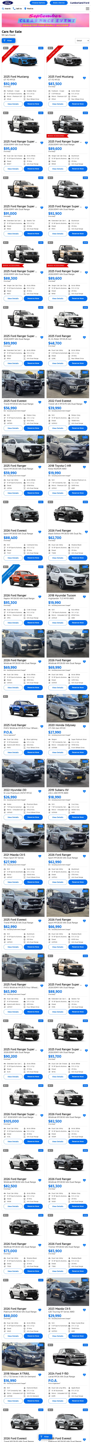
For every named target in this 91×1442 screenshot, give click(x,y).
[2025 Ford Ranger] (68, 319)
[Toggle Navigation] (87, 9)
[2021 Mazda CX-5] (23, 838)
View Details (13, 104)
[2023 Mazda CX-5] (68, 1292)
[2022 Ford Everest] (68, 384)
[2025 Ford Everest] (23, 384)
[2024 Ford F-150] (68, 1356)
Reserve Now (33, 104)
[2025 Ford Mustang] (23, 60)
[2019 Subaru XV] (68, 773)
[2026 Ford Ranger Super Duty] (23, 1097)
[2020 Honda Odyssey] (68, 708)
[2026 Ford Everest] (23, 513)
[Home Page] (8, 3)
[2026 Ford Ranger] (68, 513)
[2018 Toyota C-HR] (68, 449)
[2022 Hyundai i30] (23, 773)
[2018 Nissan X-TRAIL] (23, 1356)
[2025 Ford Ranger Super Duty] (23, 124)
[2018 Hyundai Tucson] (68, 578)
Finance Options (38, 3)
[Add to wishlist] (40, 78)
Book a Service (58, 3)
